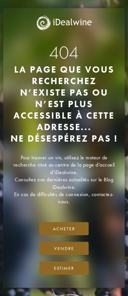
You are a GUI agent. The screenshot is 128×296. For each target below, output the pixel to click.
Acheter (64, 229)
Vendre (64, 248)
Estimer (64, 268)
